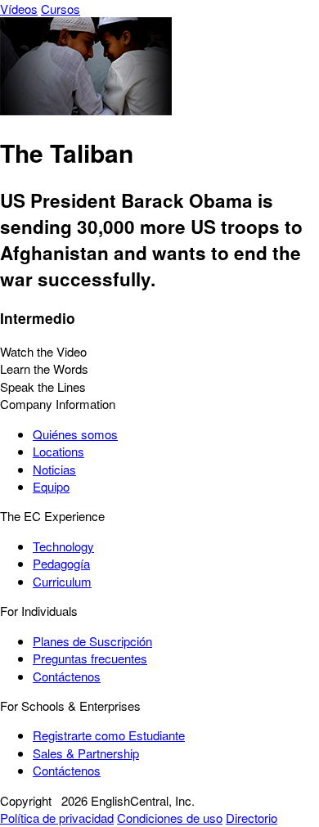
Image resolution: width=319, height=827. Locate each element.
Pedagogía (61, 563)
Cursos (60, 8)
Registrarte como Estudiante (109, 735)
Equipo (51, 486)
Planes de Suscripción (92, 640)
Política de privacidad (57, 817)
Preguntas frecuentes (90, 658)
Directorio (251, 817)
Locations (58, 451)
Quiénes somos (75, 434)
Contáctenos (67, 676)
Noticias (54, 469)
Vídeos (19, 8)
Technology (63, 546)
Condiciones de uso (169, 817)
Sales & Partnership (86, 753)
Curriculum (62, 581)
